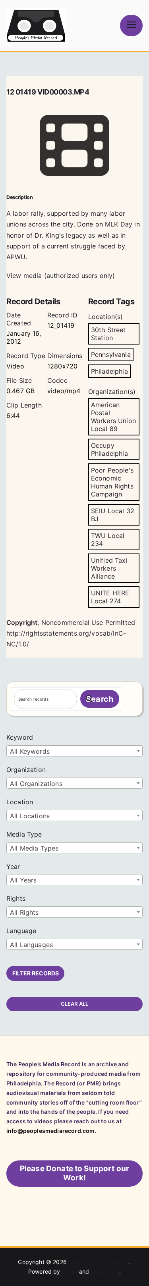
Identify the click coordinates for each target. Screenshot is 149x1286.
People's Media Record (98, 1261)
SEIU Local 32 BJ (112, 515)
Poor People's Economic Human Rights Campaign (112, 482)
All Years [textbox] (23, 880)
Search (99, 699)
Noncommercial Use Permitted (88, 622)
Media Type (24, 834)
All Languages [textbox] (31, 945)
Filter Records (35, 973)
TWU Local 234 (107, 539)
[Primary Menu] (131, 25)
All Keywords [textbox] (30, 751)
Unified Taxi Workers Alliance (109, 568)
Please (75, 1173)
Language (21, 931)
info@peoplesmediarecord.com (50, 1130)
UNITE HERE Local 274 (110, 597)
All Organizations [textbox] (36, 784)
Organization (26, 770)
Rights (15, 898)
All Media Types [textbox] (34, 848)
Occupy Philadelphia (109, 449)
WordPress (105, 1271)
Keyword (19, 737)
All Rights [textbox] (24, 912)
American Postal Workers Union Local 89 (113, 417)
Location (19, 802)
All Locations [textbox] (30, 816)
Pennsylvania (111, 354)
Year (13, 866)
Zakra (69, 1271)
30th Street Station (108, 334)
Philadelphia (109, 371)
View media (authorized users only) (60, 276)
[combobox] (74, 750)
